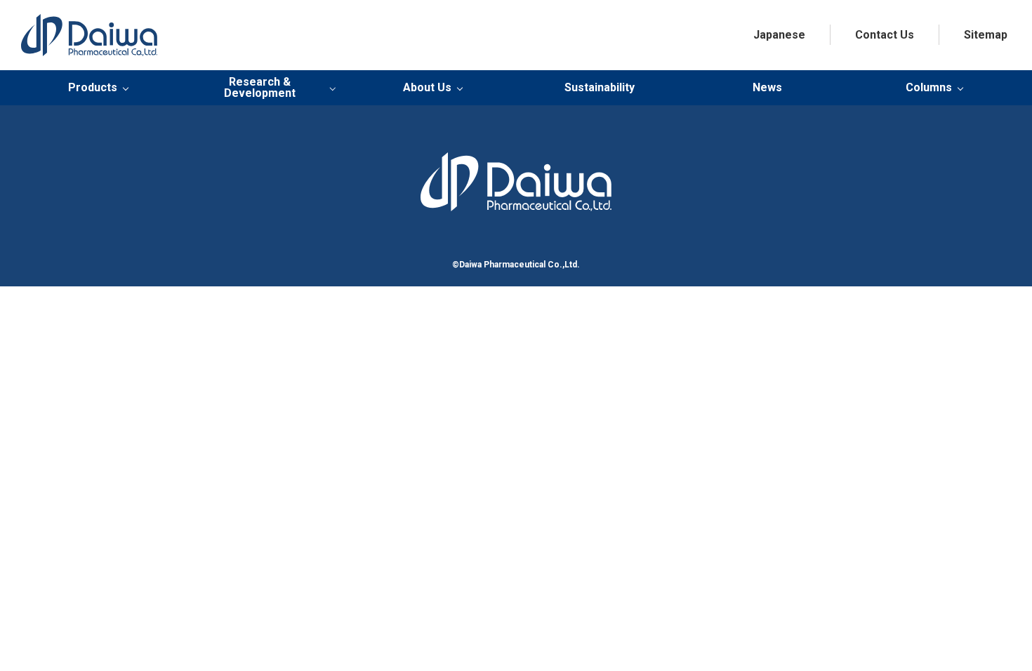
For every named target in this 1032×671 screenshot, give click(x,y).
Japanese (779, 34)
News (767, 87)
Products (92, 87)
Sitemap (985, 34)
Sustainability (599, 87)
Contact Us (884, 34)
